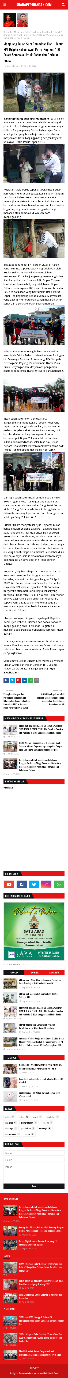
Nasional (10, 1122)
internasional (12, 1134)
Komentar (54, 972)
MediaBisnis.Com (50, 1373)
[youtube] (9, 884)
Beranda (7, 32)
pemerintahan (28, 1122)
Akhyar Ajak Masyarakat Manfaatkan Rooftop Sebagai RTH (39, 995)
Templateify (24, 1373)
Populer (13, 972)
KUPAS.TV (34, 1368)
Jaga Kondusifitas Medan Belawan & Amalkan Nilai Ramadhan (40, 1296)
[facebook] (22, 884)
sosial (37, 1116)
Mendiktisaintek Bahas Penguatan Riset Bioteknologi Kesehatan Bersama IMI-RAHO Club (40, 1353)
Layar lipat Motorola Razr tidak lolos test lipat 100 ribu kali (41, 1080)
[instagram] (46, 884)
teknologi (44, 1128)
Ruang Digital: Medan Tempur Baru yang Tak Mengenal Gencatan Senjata (38, 1242)
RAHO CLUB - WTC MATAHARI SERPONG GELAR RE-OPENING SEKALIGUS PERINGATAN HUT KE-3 (40, 1066)
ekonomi (46, 1122)
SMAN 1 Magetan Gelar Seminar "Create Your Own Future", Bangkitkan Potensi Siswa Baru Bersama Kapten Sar (40, 1267)
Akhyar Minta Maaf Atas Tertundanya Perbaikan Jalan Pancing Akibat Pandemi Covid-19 (40, 981)
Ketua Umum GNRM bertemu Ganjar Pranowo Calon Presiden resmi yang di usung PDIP (41, 1282)
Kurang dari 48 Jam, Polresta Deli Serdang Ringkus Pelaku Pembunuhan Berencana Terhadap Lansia (41, 1229)
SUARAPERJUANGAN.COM (34, 4)
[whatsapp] (59, 884)
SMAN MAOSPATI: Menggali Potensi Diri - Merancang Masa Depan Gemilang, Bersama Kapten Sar (41, 1320)
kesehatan (53, 1116)
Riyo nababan (12, 66)
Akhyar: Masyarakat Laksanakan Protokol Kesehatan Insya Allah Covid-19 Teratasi (37, 1026)
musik (29, 1134)
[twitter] (34, 884)
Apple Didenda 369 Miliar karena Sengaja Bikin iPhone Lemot (39, 1094)
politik (9, 1116)
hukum (23, 1116)
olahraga (10, 1128)
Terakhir (34, 972)
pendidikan (27, 1128)
